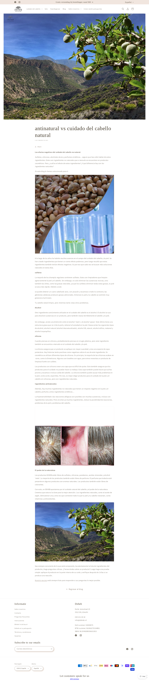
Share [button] (39, 147)
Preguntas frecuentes (22, 617)
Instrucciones (19, 621)
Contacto (18, 613)
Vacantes (18, 636)
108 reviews (74, 679)
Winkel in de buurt (21, 624)
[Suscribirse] (51, 648)
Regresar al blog (76, 589)
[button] (34, 9)
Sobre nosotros (20, 609)
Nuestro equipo (41, 580)
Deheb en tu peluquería (23, 628)
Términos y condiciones (23, 632)
